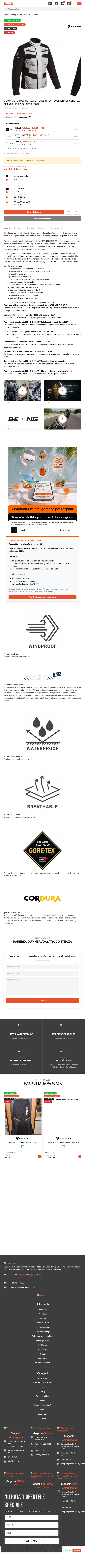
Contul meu (42, 1309)
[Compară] (77, 212)
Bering (13, 15)
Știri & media (42, 1358)
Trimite (43, 1000)
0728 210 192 (66, 1460)
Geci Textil (33, 15)
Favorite (42, 1318)
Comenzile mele (42, 1323)
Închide (69, 1550)
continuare (31, 1541)
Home (6, 15)
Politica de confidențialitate (42, 1336)
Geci (42, 1387)
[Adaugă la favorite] (68, 212)
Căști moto (42, 1378)
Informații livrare (42, 1341)
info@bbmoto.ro (14, 1461)
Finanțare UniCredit (42, 1363)
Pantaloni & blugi (42, 1396)
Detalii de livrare (34, 212)
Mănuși (42, 1392)
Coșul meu (43, 1314)
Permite (77, 1550)
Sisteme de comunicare (42, 1383)
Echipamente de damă (42, 1405)
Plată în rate (42, 1345)
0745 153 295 (13, 1457)
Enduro (42, 1409)
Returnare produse (42, 1327)
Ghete (42, 1401)
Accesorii (42, 1418)
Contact (42, 1354)
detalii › (76, 129)
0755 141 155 (39, 1451)
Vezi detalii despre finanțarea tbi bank (42, 597)
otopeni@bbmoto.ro (42, 1455)
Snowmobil (42, 1414)
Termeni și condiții (43, 1332)
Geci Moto (23, 15)
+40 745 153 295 (17, 1283)
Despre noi (42, 1349)
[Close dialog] (59, 1491)
